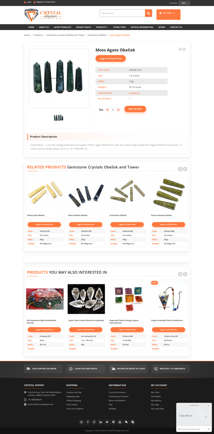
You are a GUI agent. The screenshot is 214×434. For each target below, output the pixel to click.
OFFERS (161, 27)
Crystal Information (117, 392)
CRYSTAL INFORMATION (142, 27)
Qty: (101, 109)
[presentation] (180, 169)
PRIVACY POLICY (83, 27)
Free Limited (71, 404)
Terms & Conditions (74, 408)
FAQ (110, 404)
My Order (155, 392)
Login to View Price (111, 58)
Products (38, 35)
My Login (155, 404)
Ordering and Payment (119, 396)
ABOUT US (44, 27)
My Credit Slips (157, 408)
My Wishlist (156, 396)
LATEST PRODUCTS (62, 27)
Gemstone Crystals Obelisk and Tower (65, 35)
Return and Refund (117, 400)
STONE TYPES (119, 27)
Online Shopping (73, 400)
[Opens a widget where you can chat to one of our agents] (194, 417)
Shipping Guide (72, 396)
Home (27, 35)
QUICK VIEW (45, 191)
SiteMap (112, 408)
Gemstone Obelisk (97, 35)
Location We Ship (73, 392)
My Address (156, 400)
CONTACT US (176, 27)
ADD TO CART (135, 109)
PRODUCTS (101, 27)
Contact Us (134, 92)
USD (183, 3)
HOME (31, 27)
